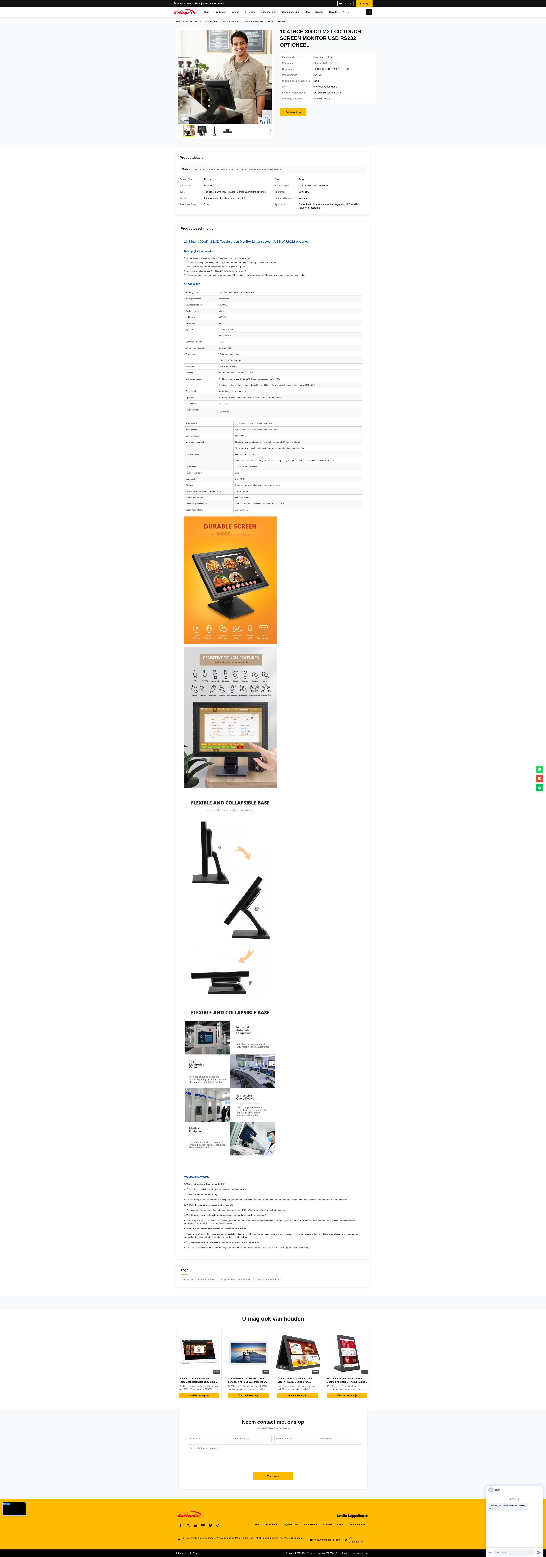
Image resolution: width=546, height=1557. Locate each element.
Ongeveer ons (268, 12)
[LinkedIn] (195, 1525)
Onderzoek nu (293, 112)
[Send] (539, 1552)
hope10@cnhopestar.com (211, 3)
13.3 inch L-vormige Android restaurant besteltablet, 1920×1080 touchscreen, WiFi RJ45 (197, 1381)
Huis (206, 12)
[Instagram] (210, 1525)
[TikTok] (218, 1525)
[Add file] (490, 1552)
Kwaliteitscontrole (333, 1524)
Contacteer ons (290, 12)
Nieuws (319, 12)
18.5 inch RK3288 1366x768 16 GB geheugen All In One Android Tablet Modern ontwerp (247, 1381)
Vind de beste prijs (199, 1395)
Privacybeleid (182, 1553)
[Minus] (539, 1490)
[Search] (369, 12)
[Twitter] (188, 1525)
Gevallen (333, 12)
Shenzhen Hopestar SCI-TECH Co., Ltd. (325, 1553)
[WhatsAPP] (539, 769)
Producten (220, 12)
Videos (235, 12)
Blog (307, 12)
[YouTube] (203, 1525)
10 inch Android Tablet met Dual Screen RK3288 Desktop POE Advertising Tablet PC (294, 1381)
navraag (364, 3)
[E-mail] (539, 778)
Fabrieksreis (310, 1524)
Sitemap (196, 1553)
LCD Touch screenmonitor (207, 21)
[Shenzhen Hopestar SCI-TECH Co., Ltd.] (185, 12)
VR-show (250, 12)
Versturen (273, 1476)
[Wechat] (539, 787)
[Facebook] (181, 1525)
